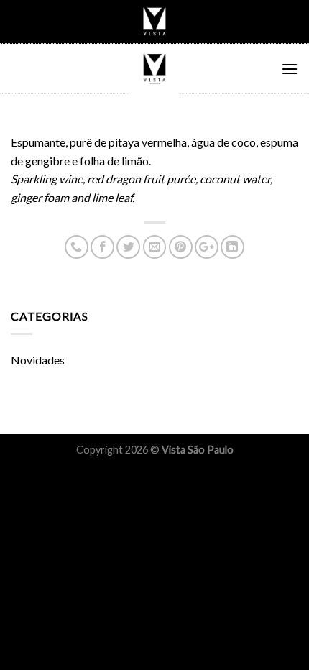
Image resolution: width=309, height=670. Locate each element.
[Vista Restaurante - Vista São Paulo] (154, 69)
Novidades (38, 360)
